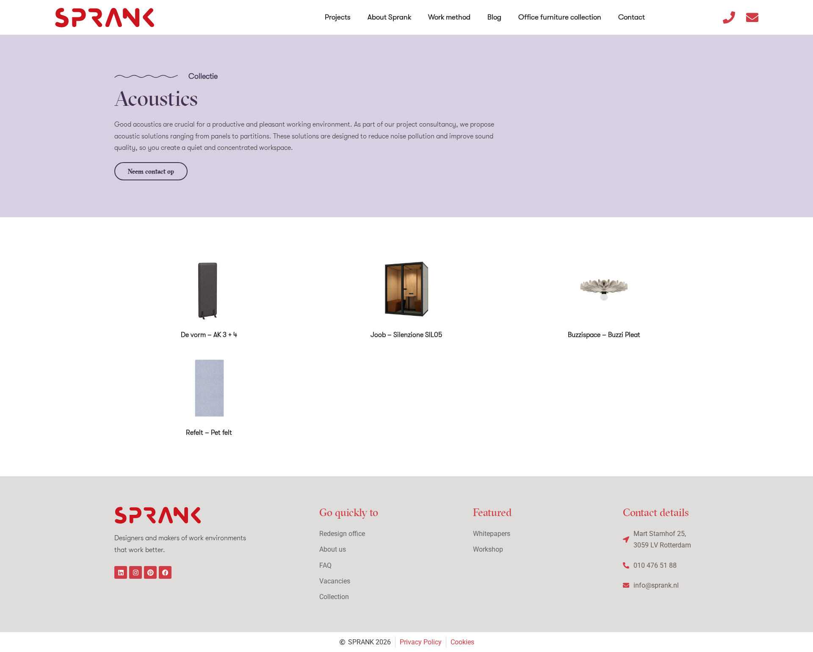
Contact (631, 17)
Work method (449, 17)
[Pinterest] (150, 572)
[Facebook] (165, 572)
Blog (494, 17)
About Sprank (389, 17)
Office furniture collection (559, 17)
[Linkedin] (120, 572)
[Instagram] (135, 572)
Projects (338, 17)
